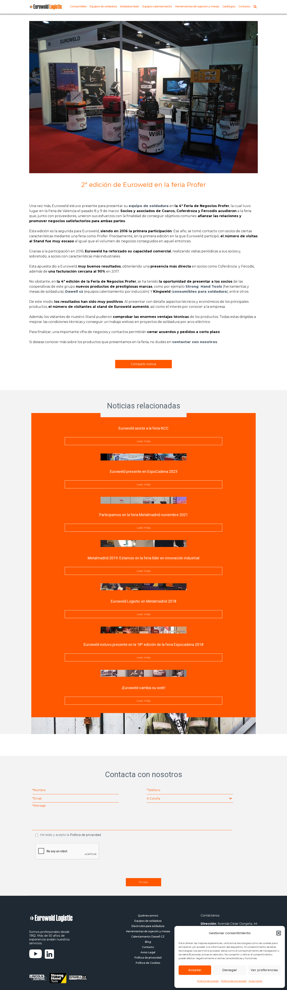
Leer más (143, 441)
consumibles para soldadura (199, 292)
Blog (148, 941)
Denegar (229, 970)
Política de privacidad (233, 980)
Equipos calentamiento (157, 6)
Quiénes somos (148, 915)
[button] (278, 933)
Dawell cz (74, 292)
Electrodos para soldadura (148, 926)
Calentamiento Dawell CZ (148, 936)
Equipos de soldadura (103, 6)
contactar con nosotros (194, 342)
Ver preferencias (264, 970)
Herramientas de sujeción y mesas (197, 6)
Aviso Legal (255, 980)
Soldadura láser (129, 6)
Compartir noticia (143, 364)
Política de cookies (208, 980)
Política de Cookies (148, 962)
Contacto (244, 6)
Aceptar (194, 970)
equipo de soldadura (149, 206)
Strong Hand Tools (204, 286)
